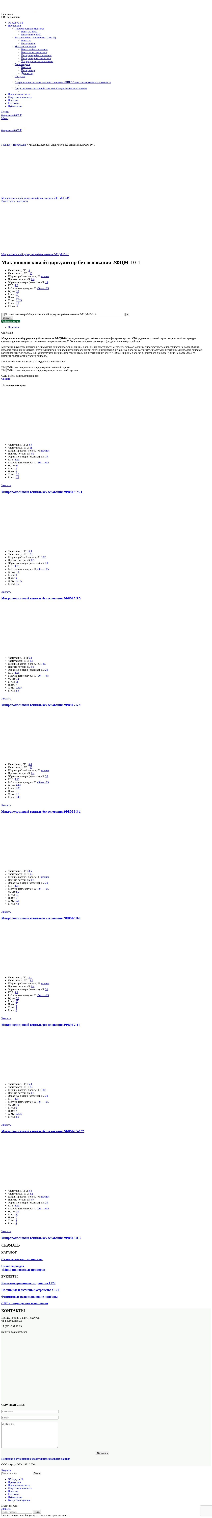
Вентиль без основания (34, 49)
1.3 (16, 285)
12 (31, 273)
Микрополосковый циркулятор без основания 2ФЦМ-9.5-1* (35, 198)
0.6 (32, 279)
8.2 (18, 891)
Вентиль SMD (29, 31)
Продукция (19, 144)
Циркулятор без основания (36, 55)
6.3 (30, 551)
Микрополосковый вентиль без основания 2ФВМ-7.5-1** (42, 1131)
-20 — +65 (43, 995)
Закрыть (6, 1470)
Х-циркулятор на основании (37, 61)
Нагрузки (20, 76)
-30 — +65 (43, 288)
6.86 (18, 785)
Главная (5, 144)
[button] (6, 485)
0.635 (19, 300)
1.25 (17, 459)
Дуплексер (27, 73)
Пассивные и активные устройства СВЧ (30, 1290)
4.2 (31, 1193)
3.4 (30, 1190)
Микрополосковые (25, 46)
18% (43, 557)
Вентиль (26, 40)
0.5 (32, 453)
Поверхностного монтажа (29, 28)
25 (17, 1001)
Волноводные (22, 64)
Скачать (5, 378)
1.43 (18, 797)
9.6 (31, 874)
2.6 (31, 980)
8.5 (30, 444)
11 (31, 447)
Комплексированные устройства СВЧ (28, 1283)
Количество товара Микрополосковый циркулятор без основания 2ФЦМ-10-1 (49, 314)
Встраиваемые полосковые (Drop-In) (35, 37)
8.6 (31, 554)
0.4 (32, 773)
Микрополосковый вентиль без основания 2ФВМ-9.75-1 (41, 492)
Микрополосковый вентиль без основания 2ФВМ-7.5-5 (41, 598)
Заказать (7, 318)
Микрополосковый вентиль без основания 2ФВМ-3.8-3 (41, 1238)
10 (17, 291)
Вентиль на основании (34, 52)
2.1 (30, 977)
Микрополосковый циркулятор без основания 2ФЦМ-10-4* (35, 254)
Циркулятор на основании (36, 58)
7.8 (17, 903)
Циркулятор (28, 43)
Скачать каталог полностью (22, 1259)
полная (45, 276)
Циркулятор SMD (31, 34)
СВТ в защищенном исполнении (24, 1303)
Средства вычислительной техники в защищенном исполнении (51, 88)
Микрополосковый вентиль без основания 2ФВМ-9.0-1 (41, 918)
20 (46, 563)
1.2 (16, 992)
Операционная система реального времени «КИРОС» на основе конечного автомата (63, 82)
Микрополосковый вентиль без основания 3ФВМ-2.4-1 (41, 1024)
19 (46, 282)
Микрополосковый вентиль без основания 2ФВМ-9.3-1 (41, 811)
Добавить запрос (10, 321)
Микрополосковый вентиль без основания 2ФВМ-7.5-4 (41, 705)
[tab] (106, 327)
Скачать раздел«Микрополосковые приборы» (23, 1267)
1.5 (17, 303)
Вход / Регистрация (19, 1500)
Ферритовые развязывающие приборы (29, 1296)
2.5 (17, 690)
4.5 (17, 297)
